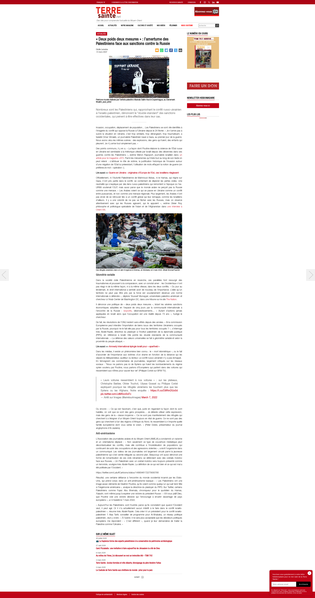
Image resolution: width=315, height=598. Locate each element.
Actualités (112, 25)
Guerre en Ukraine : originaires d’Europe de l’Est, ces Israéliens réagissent (144, 173)
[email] (157, 50)
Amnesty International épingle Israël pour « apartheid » (134, 347)
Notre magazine (127, 25)
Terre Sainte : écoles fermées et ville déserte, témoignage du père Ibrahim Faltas (128, 562)
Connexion (192, 2)
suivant (137, 577)
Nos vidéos (161, 25)
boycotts (128, 311)
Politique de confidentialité (104, 594)
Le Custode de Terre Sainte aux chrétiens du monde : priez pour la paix (124, 570)
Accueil (101, 25)
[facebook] (171, 50)
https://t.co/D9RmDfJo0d (164, 391)
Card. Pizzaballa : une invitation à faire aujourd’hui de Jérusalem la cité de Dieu (128, 548)
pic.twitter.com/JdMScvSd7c (116, 394)
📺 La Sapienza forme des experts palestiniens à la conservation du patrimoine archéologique (134, 541)
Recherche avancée (176, 2)
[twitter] (175, 50)
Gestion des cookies (137, 594)
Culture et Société (145, 25)
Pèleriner (173, 25)
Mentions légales (122, 594)
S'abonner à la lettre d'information (125, 2)
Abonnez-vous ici (203, 105)
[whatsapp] (161, 50)
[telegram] (166, 50)
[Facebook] (200, 2)
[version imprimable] (180, 50)
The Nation (171, 299)
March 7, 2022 (149, 397)
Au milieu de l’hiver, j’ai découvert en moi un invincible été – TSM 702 (124, 555)
